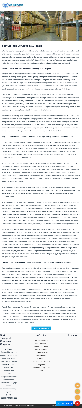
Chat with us (66, 403)
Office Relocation (41, 340)
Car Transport (40, 343)
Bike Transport (41, 349)
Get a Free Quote (41, 328)
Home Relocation (41, 346)
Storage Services (41, 352)
